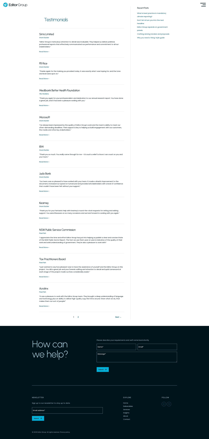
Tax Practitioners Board (52, 259)
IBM (41, 146)
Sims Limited (46, 34)
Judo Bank (45, 173)
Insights (126, 413)
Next (118, 317)
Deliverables (128, 406)
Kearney (44, 203)
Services (126, 409)
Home (125, 403)
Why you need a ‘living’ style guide (151, 38)
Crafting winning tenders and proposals (153, 34)
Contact (126, 419)
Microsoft (44, 117)
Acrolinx (43, 288)
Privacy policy (65, 432)
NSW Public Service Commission (57, 230)
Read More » (44, 51)
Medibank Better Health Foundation (59, 90)
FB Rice (43, 63)
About (125, 416)
